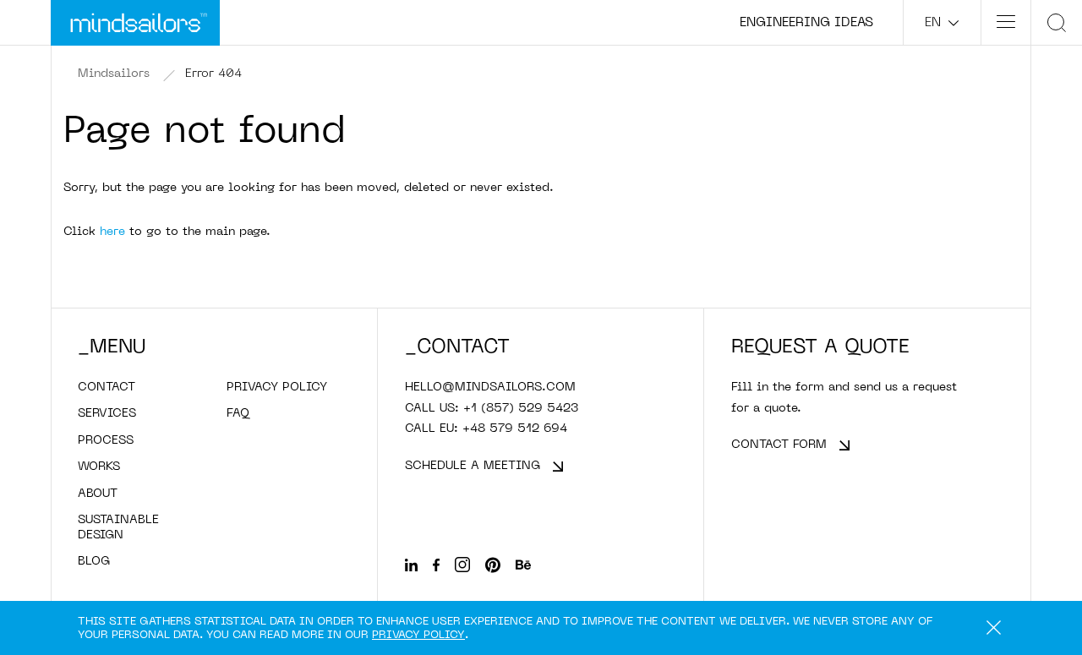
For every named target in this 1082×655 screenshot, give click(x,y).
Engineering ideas (806, 23)
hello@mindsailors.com (490, 387)
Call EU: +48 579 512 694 (486, 428)
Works (99, 466)
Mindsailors (114, 73)
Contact (106, 387)
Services (107, 413)
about (97, 494)
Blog (94, 561)
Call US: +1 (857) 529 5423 (491, 408)
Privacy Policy (418, 635)
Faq (238, 413)
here (112, 232)
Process (106, 440)
